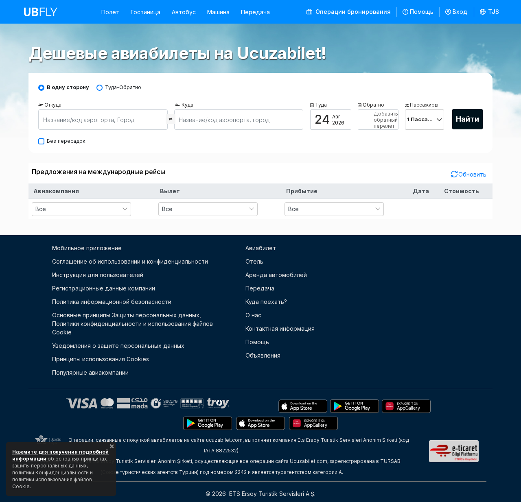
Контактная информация (280, 328)
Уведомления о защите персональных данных (118, 345)
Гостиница (145, 12)
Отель (254, 261)
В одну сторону (68, 87)
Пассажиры (424, 105)
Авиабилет (260, 247)
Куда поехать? (266, 301)
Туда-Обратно (123, 87)
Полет (110, 12)
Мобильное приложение (87, 247)
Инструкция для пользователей (97, 274)
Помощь (421, 11)
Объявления (262, 355)
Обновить (472, 174)
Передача (255, 12)
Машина (218, 12)
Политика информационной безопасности (111, 301)
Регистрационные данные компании (103, 288)
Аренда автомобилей (276, 274)
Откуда (52, 105)
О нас (253, 315)
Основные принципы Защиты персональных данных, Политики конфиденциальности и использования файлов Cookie (132, 324)
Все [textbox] (40, 208)
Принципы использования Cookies (100, 359)
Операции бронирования (352, 11)
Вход (460, 11)
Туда (321, 105)
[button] (489, 12)
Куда (187, 105)
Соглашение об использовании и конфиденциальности (130, 261)
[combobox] (81, 209)
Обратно (373, 105)
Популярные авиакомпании (90, 372)
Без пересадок (66, 141)
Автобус (184, 12)
